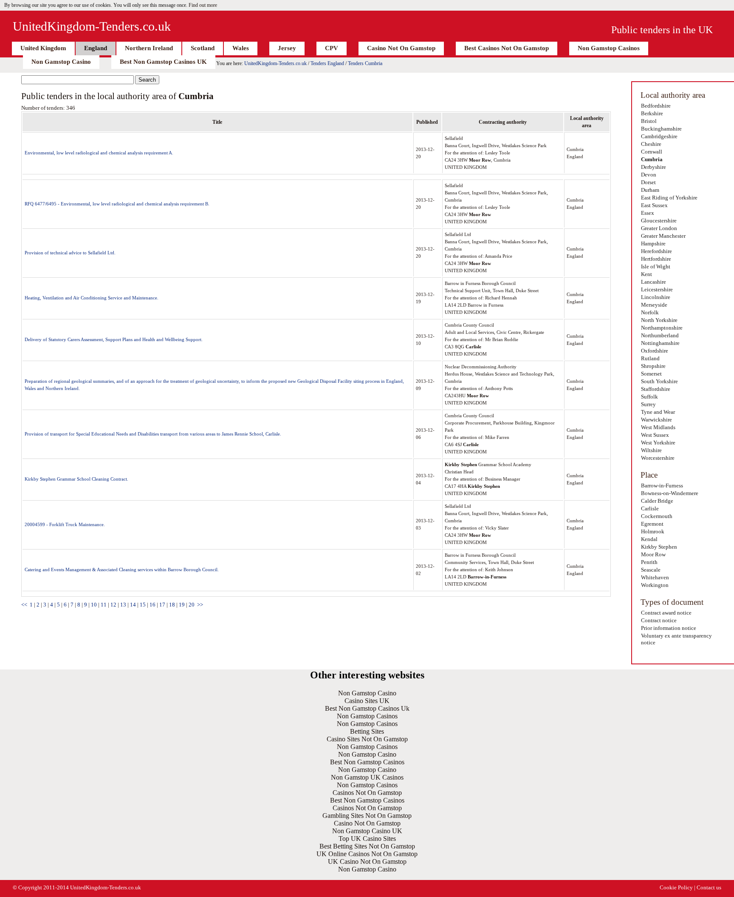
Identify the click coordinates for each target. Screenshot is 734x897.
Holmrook (652, 531)
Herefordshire (656, 251)
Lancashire (653, 282)
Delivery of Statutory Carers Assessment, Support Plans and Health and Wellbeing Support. (114, 339)
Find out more (203, 5)
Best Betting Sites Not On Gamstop (367, 846)
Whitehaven (655, 577)
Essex (647, 213)
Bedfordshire (656, 106)
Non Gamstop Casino (61, 61)
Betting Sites (367, 731)
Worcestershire (658, 458)
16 (152, 604)
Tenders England (327, 63)
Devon (648, 174)
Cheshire (651, 144)
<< (24, 604)
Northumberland (660, 335)
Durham (650, 190)
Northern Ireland (149, 48)
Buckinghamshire (661, 128)
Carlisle (650, 508)
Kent (646, 274)
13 (123, 604)
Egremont (652, 524)
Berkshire (652, 113)
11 (104, 604)
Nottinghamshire (660, 343)
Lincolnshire (655, 297)
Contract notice (659, 620)
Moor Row (653, 554)
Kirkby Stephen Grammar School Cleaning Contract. (76, 478)
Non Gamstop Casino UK (367, 830)
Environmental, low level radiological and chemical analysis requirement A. (99, 152)
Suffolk (649, 396)
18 (172, 604)
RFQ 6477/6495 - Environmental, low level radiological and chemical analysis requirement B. (117, 203)
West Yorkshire (658, 442)
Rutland (650, 358)
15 (143, 604)
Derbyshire (653, 167)
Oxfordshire (654, 350)
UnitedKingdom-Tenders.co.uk (92, 26)
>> (200, 604)
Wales (240, 48)
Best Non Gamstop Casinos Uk (367, 708)
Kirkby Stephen (659, 547)
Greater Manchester (663, 236)
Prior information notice (668, 628)
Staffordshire (655, 389)
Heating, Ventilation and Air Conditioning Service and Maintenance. (91, 297)
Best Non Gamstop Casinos (367, 762)
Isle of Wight (655, 266)
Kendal (649, 539)
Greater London (659, 228)
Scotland (203, 48)
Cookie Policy (676, 887)
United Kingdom (43, 48)
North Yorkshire (659, 320)
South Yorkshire (659, 381)
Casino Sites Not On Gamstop (367, 739)
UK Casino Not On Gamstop (367, 861)
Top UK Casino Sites (367, 838)
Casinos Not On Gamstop (367, 792)
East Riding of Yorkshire (669, 197)
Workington (655, 585)
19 (182, 604)
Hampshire (653, 243)
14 (133, 604)
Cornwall (651, 151)
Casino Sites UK (367, 700)
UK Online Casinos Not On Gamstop (367, 853)
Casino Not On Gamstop (401, 48)
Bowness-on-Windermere (669, 493)
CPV (331, 48)
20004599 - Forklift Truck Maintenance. (65, 524)
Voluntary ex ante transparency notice (676, 639)
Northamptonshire (662, 328)
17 (162, 604)
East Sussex (654, 205)
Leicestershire (657, 289)
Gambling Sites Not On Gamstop (367, 815)
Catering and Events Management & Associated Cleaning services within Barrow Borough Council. (122, 569)
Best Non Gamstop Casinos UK (163, 61)
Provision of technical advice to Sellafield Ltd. (70, 252)
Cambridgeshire (659, 136)
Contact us (709, 887)
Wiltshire (651, 450)
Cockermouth (656, 516)
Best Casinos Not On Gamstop (506, 48)
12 (113, 604)
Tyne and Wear (658, 412)
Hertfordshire (656, 259)
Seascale (651, 570)
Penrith (649, 562)
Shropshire (653, 366)
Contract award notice (666, 612)
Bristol (649, 121)
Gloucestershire (659, 220)
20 (192, 604)
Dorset (648, 182)
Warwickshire (656, 419)
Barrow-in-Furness (662, 485)
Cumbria (652, 159)
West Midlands (658, 427)
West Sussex (655, 435)
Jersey (287, 48)
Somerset (651, 373)
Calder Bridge (657, 501)
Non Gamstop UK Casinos (367, 777)
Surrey (648, 404)
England (95, 48)
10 (94, 604)
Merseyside (654, 305)
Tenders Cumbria (365, 63)
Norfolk (650, 312)
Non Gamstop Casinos (609, 48)
